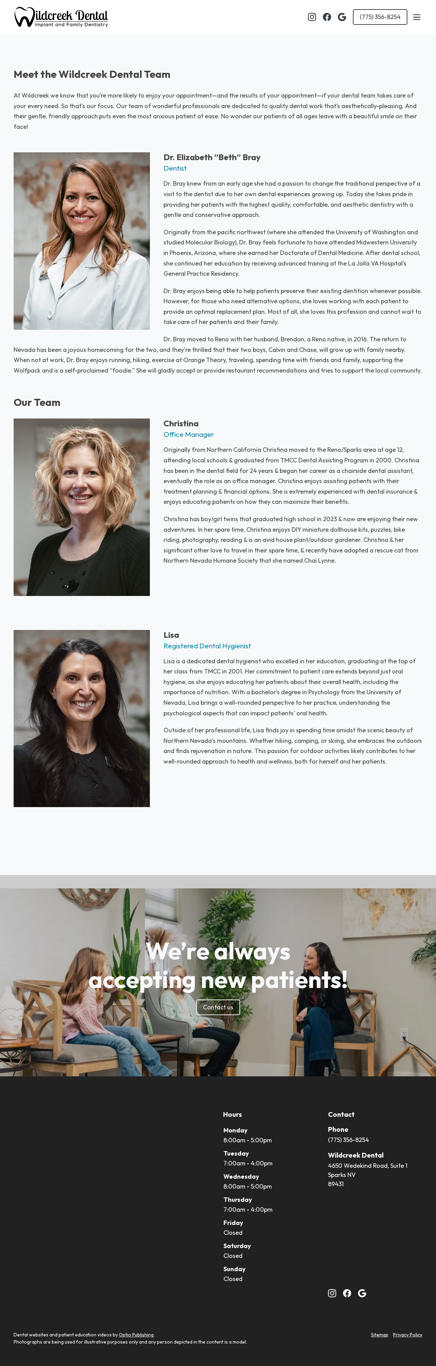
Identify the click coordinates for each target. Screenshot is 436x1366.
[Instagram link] (312, 17)
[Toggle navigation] (416, 17)
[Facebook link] (327, 17)
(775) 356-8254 (380, 17)
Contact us (218, 1007)
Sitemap (379, 1335)
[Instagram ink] (332, 1293)
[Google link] (342, 17)
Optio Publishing (136, 1335)
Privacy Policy (407, 1335)
